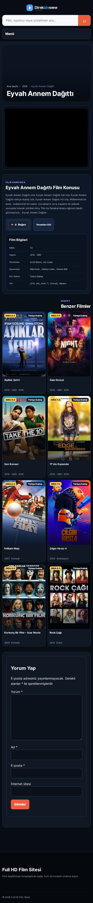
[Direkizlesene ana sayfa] (46, 8)
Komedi (54, 283)
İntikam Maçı (11, 548)
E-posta (18, 765)
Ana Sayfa (12, 86)
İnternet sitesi (21, 784)
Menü (9, 34)
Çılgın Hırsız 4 (58, 548)
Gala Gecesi (57, 380)
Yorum (17, 692)
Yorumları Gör (43, 224)
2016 (24, 86)
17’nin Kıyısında (59, 464)
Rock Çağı (56, 632)
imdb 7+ (45, 283)
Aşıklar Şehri (12, 380)
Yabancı (62, 283)
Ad (14, 747)
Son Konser (11, 464)
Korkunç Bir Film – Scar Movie (22, 632)
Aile (38, 283)
